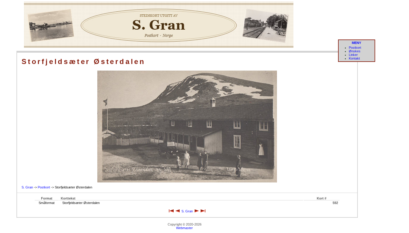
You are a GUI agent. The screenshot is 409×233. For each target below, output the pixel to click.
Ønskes (354, 51)
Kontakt (354, 58)
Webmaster (184, 228)
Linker (353, 55)
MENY (356, 43)
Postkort (355, 47)
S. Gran (27, 187)
